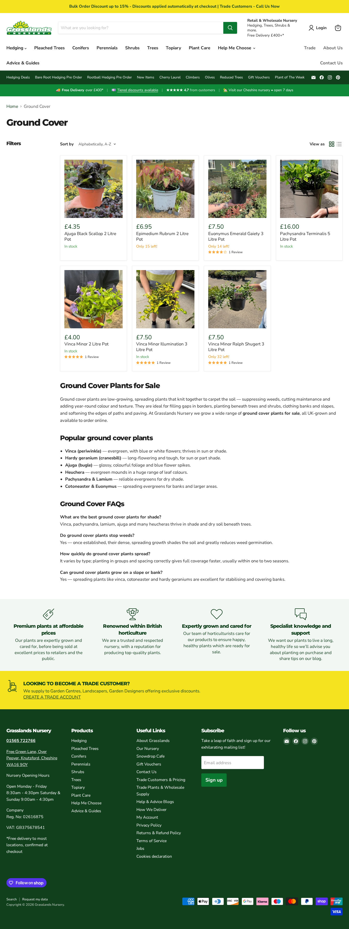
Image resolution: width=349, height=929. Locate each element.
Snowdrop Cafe (150, 756)
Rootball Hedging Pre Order (109, 77)
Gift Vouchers (259, 77)
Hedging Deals (18, 77)
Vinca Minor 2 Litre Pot (86, 344)
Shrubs (132, 48)
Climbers (193, 77)
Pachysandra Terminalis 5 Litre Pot (305, 236)
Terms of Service (151, 841)
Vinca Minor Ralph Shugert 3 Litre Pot (236, 347)
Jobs (140, 848)
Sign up (214, 780)
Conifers (80, 48)
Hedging (15, 48)
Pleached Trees (49, 48)
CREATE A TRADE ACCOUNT (52, 697)
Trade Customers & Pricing (160, 780)
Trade (310, 48)
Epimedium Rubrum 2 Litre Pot (162, 236)
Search (11, 899)
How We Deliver (151, 809)
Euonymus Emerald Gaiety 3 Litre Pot (235, 236)
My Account (147, 817)
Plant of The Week (290, 77)
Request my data (35, 899)
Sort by (67, 144)
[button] (319, 28)
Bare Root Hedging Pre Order (58, 77)
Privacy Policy (148, 825)
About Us (333, 48)
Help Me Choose (235, 48)
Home (12, 106)
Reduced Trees (231, 77)
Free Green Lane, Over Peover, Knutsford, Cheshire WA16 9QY (31, 758)
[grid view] (331, 144)
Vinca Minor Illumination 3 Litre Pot (161, 347)
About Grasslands (153, 741)
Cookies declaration (154, 856)
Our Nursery (147, 748)
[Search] (230, 28)
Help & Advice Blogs (155, 802)
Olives (210, 77)
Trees (152, 48)
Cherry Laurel (170, 77)
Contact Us (331, 63)
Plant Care (199, 48)
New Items (145, 77)
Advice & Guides (22, 63)
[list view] (339, 144)
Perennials (107, 48)
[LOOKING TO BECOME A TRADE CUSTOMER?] (174, 690)
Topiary (173, 48)
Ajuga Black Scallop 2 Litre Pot (90, 236)
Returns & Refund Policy (158, 833)
